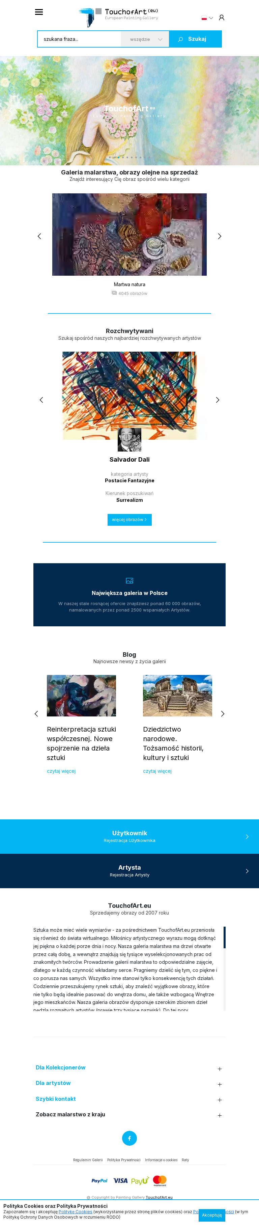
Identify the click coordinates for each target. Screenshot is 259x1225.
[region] (129, 968)
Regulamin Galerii (88, 1160)
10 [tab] (149, 157)
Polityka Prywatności (124, 1160)
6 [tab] (132, 157)
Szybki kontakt (56, 1099)
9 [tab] (145, 157)
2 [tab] (114, 157)
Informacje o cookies (161, 1160)
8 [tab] (140, 157)
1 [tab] (110, 157)
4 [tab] (123, 157)
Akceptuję (212, 1215)
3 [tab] (118, 157)
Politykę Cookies (75, 1211)
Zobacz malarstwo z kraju (70, 1114)
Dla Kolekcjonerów (61, 1067)
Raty (185, 1160)
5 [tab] (127, 157)
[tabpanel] (129, 110)
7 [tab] (136, 157)
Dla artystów (53, 1083)
